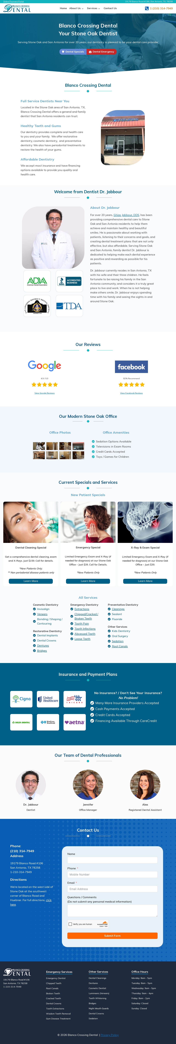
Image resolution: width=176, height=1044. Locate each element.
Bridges (92, 1003)
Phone (71, 868)
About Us (75, 8)
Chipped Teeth (53, 983)
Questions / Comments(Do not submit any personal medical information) (99, 899)
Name (71, 854)
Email (71, 882)
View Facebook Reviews (131, 393)
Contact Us (110, 8)
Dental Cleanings (97, 978)
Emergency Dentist (56, 978)
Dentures (93, 983)
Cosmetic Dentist (97, 988)
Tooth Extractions (55, 1008)
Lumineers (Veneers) (99, 993)
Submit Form (112, 935)
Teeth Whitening (97, 998)
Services (92, 8)
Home (63, 8)
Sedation (93, 1018)
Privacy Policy (110, 1035)
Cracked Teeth (53, 998)
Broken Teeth (53, 993)
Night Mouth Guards (99, 1008)
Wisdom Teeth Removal (58, 1013)
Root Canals (52, 988)
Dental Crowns (53, 1003)
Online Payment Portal (13, 1)
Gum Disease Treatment (58, 1018)
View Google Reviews (45, 393)
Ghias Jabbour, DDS (126, 215)
